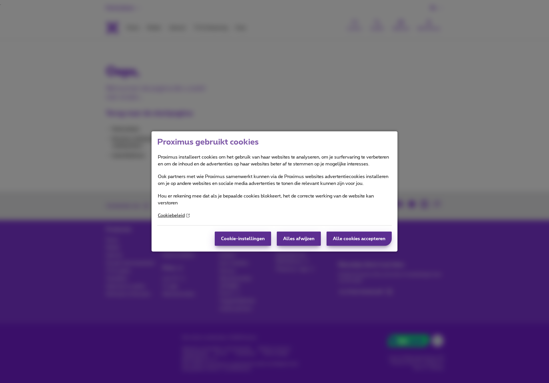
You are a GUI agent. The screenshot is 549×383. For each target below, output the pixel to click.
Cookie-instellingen (243, 238)
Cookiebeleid (171, 215)
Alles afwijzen (299, 238)
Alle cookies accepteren (359, 238)
